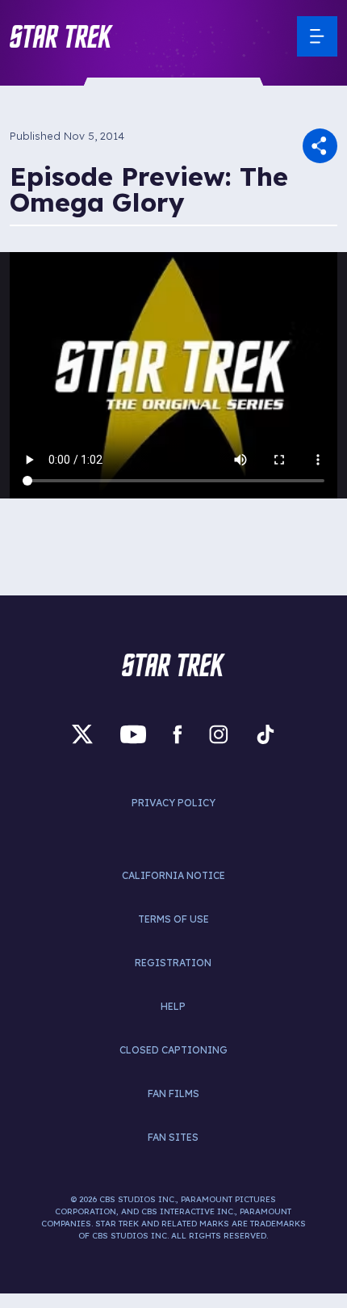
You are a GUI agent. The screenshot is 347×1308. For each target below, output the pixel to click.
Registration (173, 963)
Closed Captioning (173, 1050)
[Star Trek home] (173, 665)
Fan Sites (173, 1137)
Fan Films (173, 1093)
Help (173, 1006)
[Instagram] (218, 735)
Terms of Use (173, 919)
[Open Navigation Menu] (317, 36)
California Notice (173, 875)
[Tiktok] (265, 735)
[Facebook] (177, 735)
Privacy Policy (173, 803)
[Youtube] (133, 735)
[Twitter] (82, 735)
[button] (61, 36)
